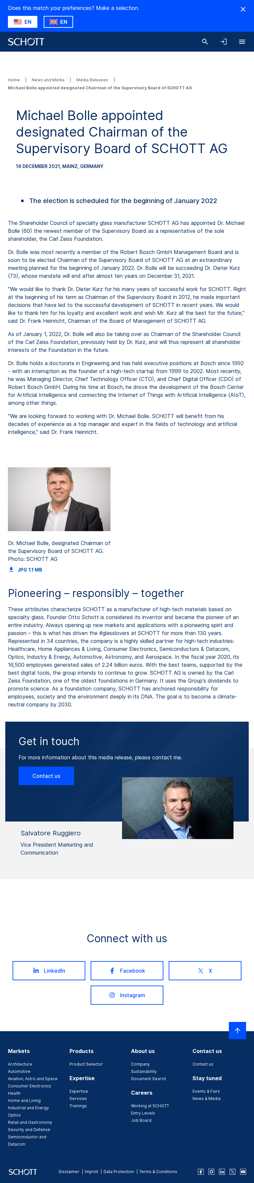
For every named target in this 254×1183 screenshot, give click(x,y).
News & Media (206, 1098)
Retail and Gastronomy (30, 1122)
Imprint (91, 1171)
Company (140, 1064)
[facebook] (201, 1172)
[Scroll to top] (237, 1030)
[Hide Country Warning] (243, 9)
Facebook (132, 970)
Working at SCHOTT (150, 1105)
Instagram (132, 995)
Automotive (19, 1071)
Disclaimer (69, 1171)
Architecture (20, 1064)
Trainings (78, 1105)
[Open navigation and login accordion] (224, 42)
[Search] (205, 42)
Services (78, 1098)
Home (14, 79)
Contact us (46, 776)
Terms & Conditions (158, 1171)
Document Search (148, 1078)
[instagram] (211, 1172)
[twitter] (232, 1172)
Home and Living (24, 1100)
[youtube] (243, 1172)
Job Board (141, 1120)
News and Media (48, 79)
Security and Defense (29, 1129)
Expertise (78, 1091)
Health (14, 1093)
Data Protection (119, 1171)
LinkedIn (54, 970)
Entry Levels (143, 1113)
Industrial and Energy (28, 1107)
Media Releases (92, 79)
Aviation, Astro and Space (33, 1078)
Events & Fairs (206, 1091)
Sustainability (144, 1071)
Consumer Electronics (29, 1085)
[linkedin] (222, 1172)
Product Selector (86, 1064)
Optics (14, 1115)
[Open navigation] (242, 42)
